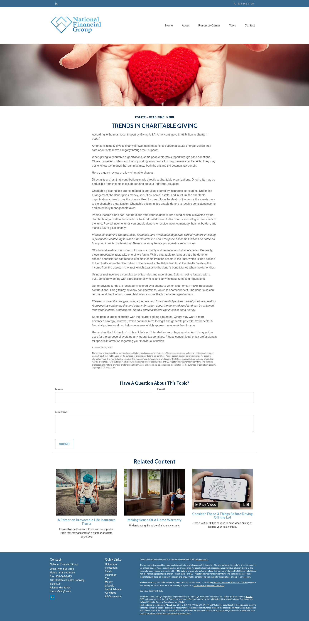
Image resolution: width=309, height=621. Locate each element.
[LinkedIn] (56, 3)
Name (59, 389)
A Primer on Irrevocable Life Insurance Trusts (87, 522)
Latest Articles (113, 589)
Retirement (111, 564)
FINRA (249, 596)
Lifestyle (109, 585)
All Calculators (113, 596)
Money (109, 582)
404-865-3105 (246, 3)
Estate (108, 571)
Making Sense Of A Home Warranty (154, 520)
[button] (185, 25)
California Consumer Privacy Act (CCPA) (230, 582)
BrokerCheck (202, 559)
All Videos (110, 592)
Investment (111, 567)
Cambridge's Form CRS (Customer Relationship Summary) (165, 613)
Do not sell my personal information (209, 585)
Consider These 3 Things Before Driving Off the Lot (222, 515)
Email (161, 389)
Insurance (110, 574)
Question (61, 412)
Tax (107, 578)
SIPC (142, 599)
